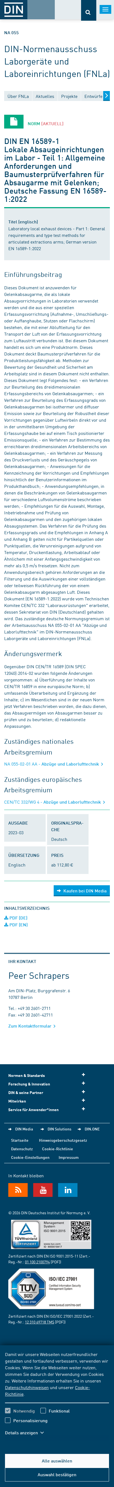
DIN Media (24, 1128)
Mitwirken (17, 1101)
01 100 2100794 (37, 1261)
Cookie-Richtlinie (57, 1148)
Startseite (19, 1140)
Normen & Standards (26, 1075)
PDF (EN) (18, 924)
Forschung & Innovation (29, 1084)
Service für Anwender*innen (33, 1109)
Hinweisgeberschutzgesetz (63, 1140)
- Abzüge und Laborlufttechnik (52, 763)
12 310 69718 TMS (39, 1322)
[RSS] (18, 1190)
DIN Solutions (59, 1128)
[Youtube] (43, 1190)
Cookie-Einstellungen (30, 1157)
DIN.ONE (92, 1128)
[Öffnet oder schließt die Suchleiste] (88, 10)
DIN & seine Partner (25, 1092)
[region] (57, 1397)
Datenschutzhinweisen (27, 1387)
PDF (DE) (17, 917)
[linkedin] (67, 1190)
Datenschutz (22, 1148)
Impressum (69, 1157)
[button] (27, 1432)
